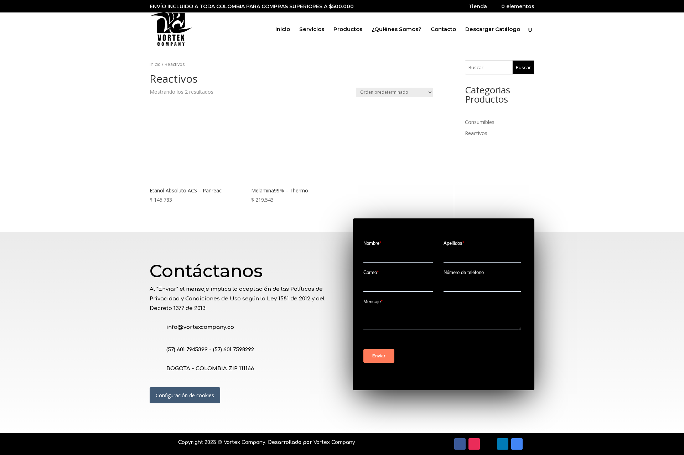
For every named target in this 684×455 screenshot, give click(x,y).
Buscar (523, 67)
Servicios (311, 29)
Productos (347, 29)
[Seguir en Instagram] (474, 444)
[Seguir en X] (488, 444)
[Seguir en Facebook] (460, 444)
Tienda (477, 7)
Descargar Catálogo (492, 29)
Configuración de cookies (185, 395)
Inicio (282, 29)
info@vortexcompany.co (200, 327)
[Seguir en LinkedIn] (502, 444)
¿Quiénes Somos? (396, 29)
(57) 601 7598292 (233, 350)
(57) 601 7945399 (187, 350)
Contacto (443, 29)
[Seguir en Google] (517, 444)
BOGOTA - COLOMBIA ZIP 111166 (210, 369)
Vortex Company (244, 442)
